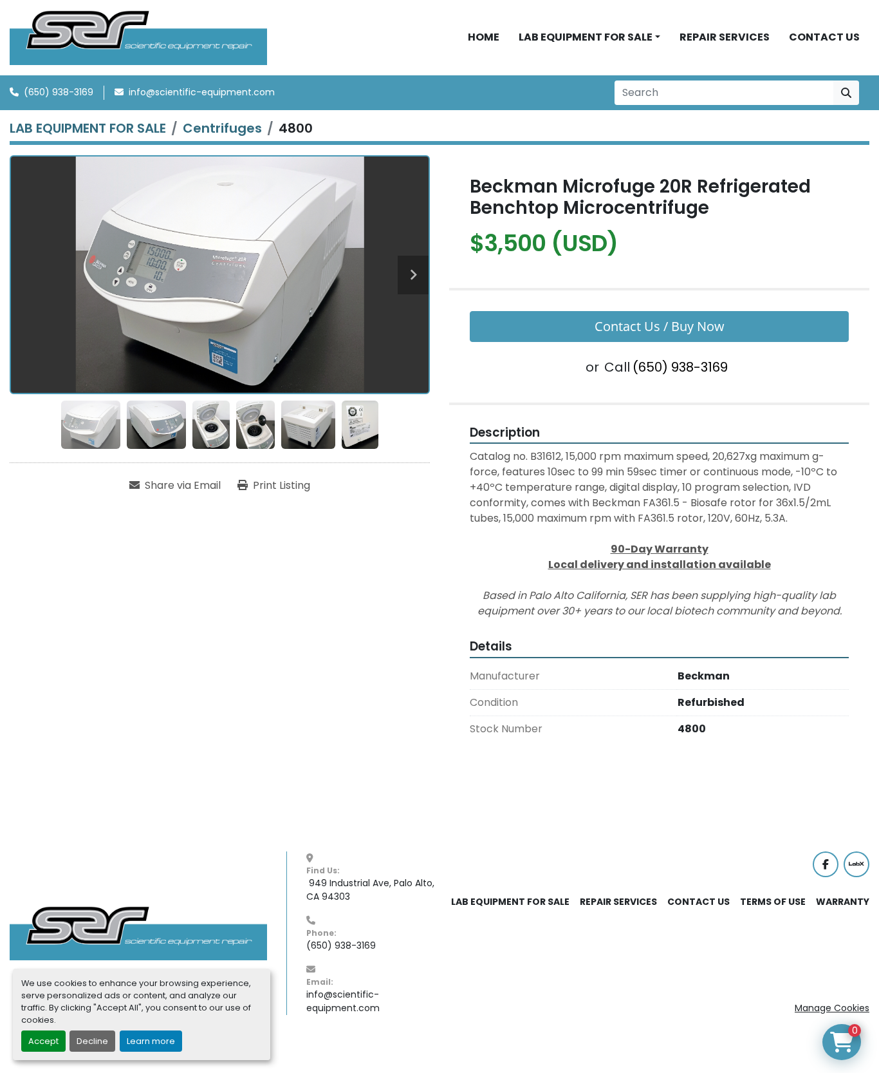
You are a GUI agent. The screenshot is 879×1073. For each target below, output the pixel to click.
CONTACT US (824, 37)
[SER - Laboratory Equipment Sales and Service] (138, 932)
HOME (483, 37)
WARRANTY (842, 901)
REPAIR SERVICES (725, 37)
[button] (589, 37)
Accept (43, 1041)
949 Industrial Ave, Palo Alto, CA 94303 (371, 890)
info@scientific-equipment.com (202, 92)
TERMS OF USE (773, 901)
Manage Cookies (832, 1008)
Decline (92, 1041)
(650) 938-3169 (58, 92)
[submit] (846, 93)
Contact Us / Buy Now (660, 326)
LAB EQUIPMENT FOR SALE (585, 37)
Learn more (151, 1041)
